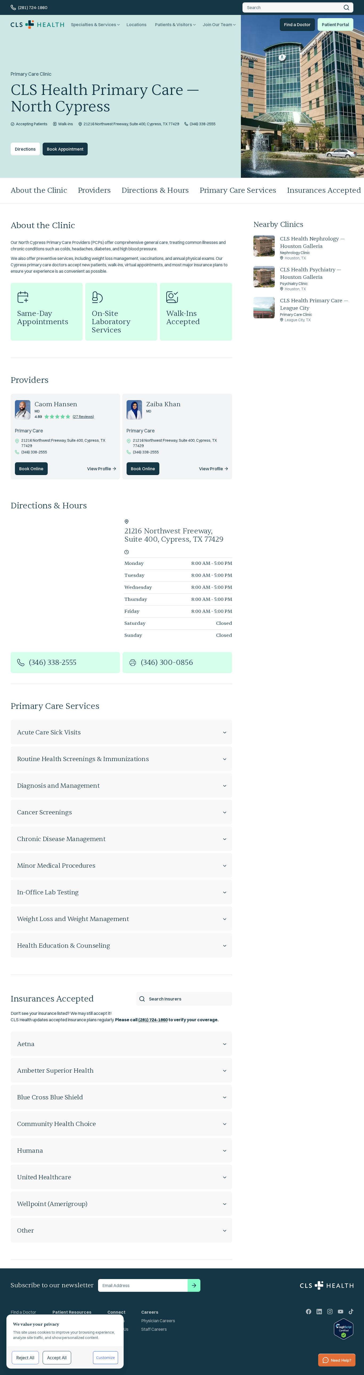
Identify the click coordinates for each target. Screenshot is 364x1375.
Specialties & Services (93, 24)
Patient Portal (335, 24)
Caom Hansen (56, 404)
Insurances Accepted (52, 998)
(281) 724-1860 (153, 1019)
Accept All (57, 1358)
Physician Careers (158, 1320)
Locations (137, 24)
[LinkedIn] (319, 1311)
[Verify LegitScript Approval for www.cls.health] (329, 1329)
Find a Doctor (297, 24)
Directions (25, 149)
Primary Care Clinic (31, 74)
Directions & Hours (155, 190)
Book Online (31, 468)
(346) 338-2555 (203, 124)
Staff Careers (154, 1329)
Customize (105, 1357)
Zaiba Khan (163, 404)
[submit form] (194, 1285)
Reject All (25, 1358)
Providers (94, 190)
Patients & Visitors (173, 24)
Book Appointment (65, 149)
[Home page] (37, 24)
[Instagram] (330, 1311)
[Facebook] (308, 1311)
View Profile (99, 468)
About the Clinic (39, 190)
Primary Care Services (238, 190)
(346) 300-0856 (167, 662)
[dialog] (65, 1341)
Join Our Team (217, 24)
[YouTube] (340, 1311)
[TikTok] (351, 1311)
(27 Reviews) (83, 416)
